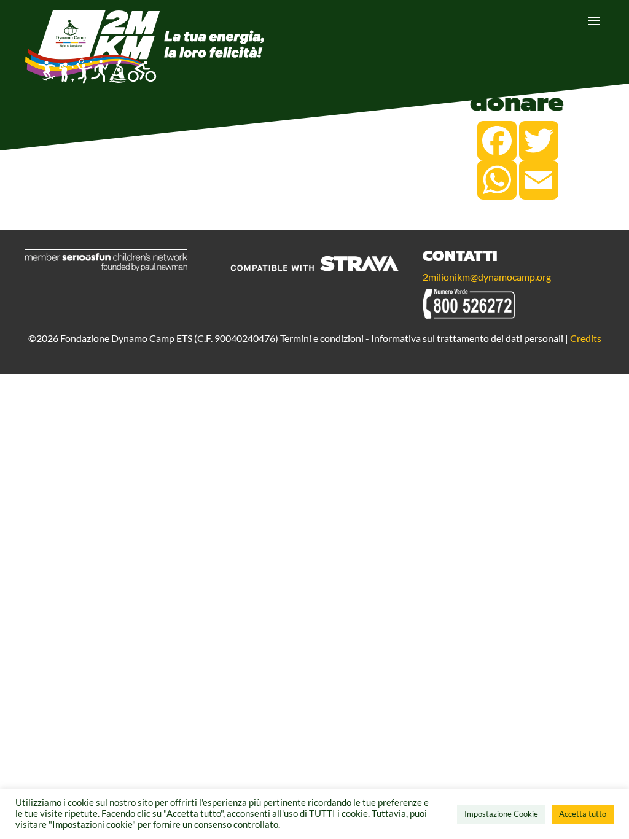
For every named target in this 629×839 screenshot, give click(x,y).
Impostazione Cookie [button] (501, 814)
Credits (585, 338)
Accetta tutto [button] (582, 814)
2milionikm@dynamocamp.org (487, 277)
